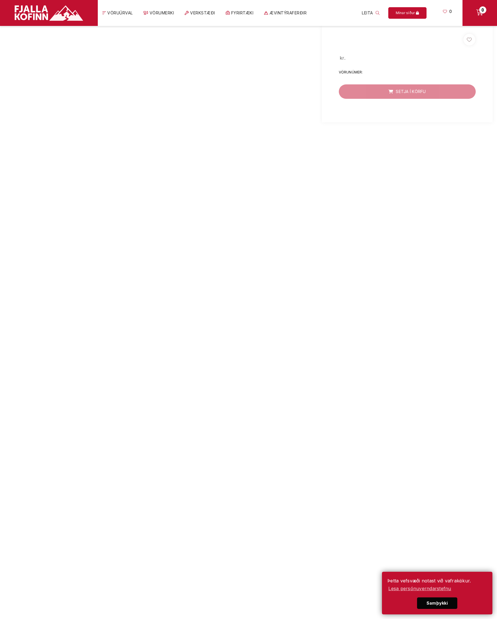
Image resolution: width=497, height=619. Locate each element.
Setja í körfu (410, 91)
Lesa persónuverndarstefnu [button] (419, 588)
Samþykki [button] (437, 603)
